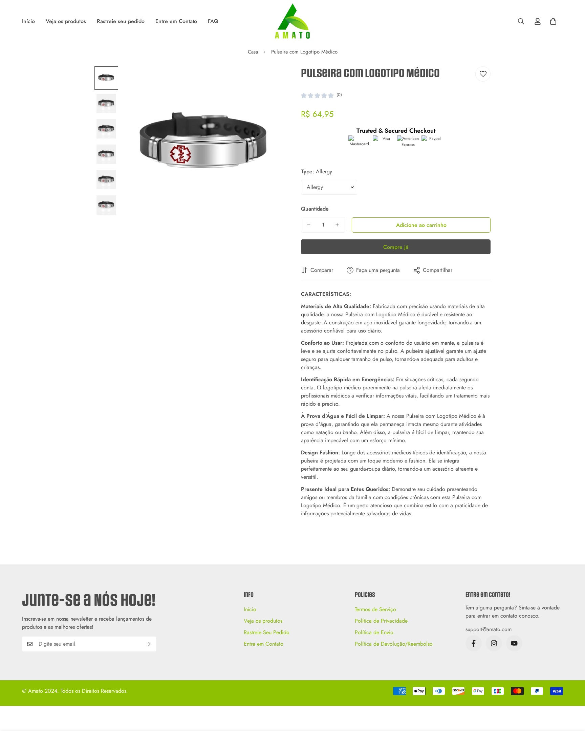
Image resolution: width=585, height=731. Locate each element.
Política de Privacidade (381, 621)
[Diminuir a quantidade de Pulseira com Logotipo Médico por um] (308, 224)
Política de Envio (374, 632)
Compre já (395, 247)
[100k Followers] (494, 643)
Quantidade (315, 209)
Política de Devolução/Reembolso (394, 644)
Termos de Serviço (375, 609)
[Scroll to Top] (572, 694)
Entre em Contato (176, 21)
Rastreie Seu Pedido (266, 632)
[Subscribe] (148, 644)
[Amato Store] (292, 21)
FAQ (213, 21)
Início (28, 21)
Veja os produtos (66, 21)
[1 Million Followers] (514, 643)
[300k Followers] (473, 643)
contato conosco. (520, 616)
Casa (253, 52)
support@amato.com (488, 629)
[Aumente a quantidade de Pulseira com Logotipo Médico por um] (337, 224)
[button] (553, 21)
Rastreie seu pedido (121, 21)
